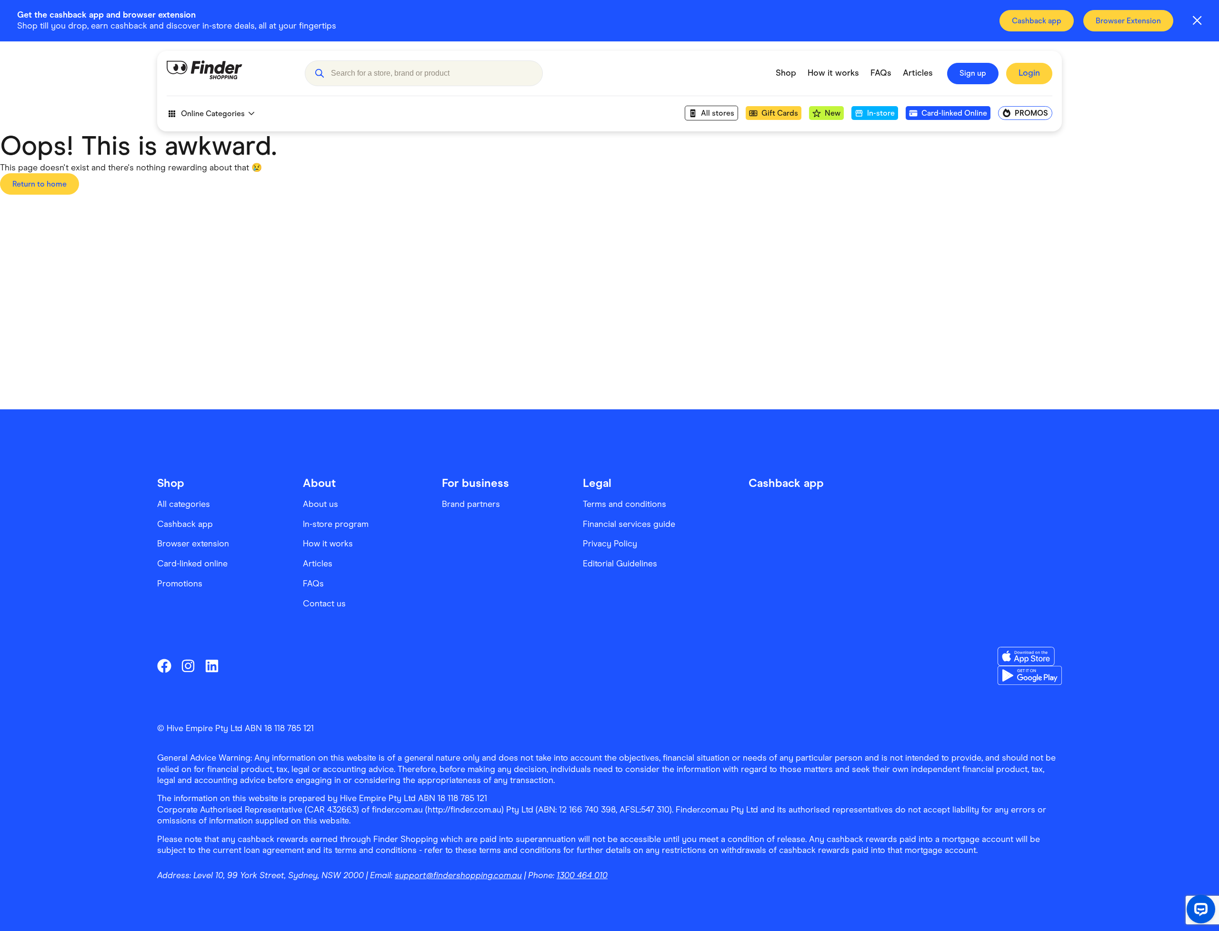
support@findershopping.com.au (458, 875)
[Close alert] (1197, 20)
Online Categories (213, 113)
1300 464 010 (582, 875)
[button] (319, 73)
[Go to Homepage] (228, 73)
